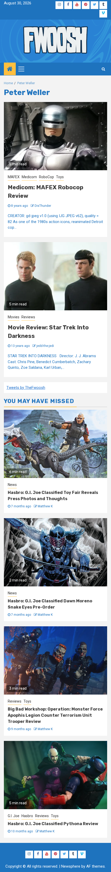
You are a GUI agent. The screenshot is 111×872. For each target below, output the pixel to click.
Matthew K (45, 506)
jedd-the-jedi (45, 346)
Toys (60, 177)
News (12, 485)
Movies (13, 317)
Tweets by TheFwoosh (25, 387)
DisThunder (43, 206)
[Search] (103, 69)
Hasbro (27, 816)
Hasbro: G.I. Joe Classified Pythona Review (53, 823)
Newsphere (70, 866)
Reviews (28, 317)
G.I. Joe (13, 816)
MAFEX (14, 177)
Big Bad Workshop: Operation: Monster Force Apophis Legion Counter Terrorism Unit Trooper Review (55, 715)
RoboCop (46, 177)
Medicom (29, 177)
